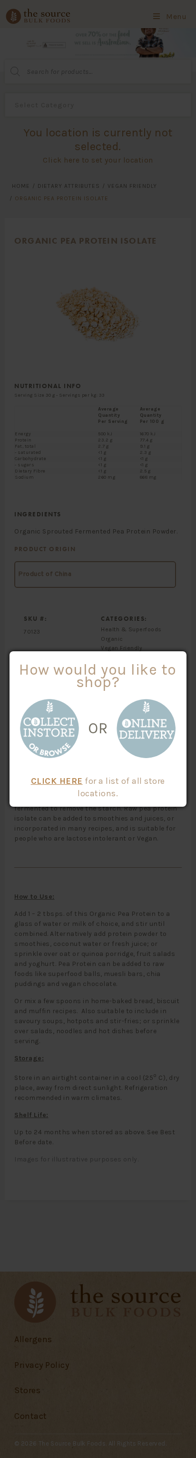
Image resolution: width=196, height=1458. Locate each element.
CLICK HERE (57, 781)
